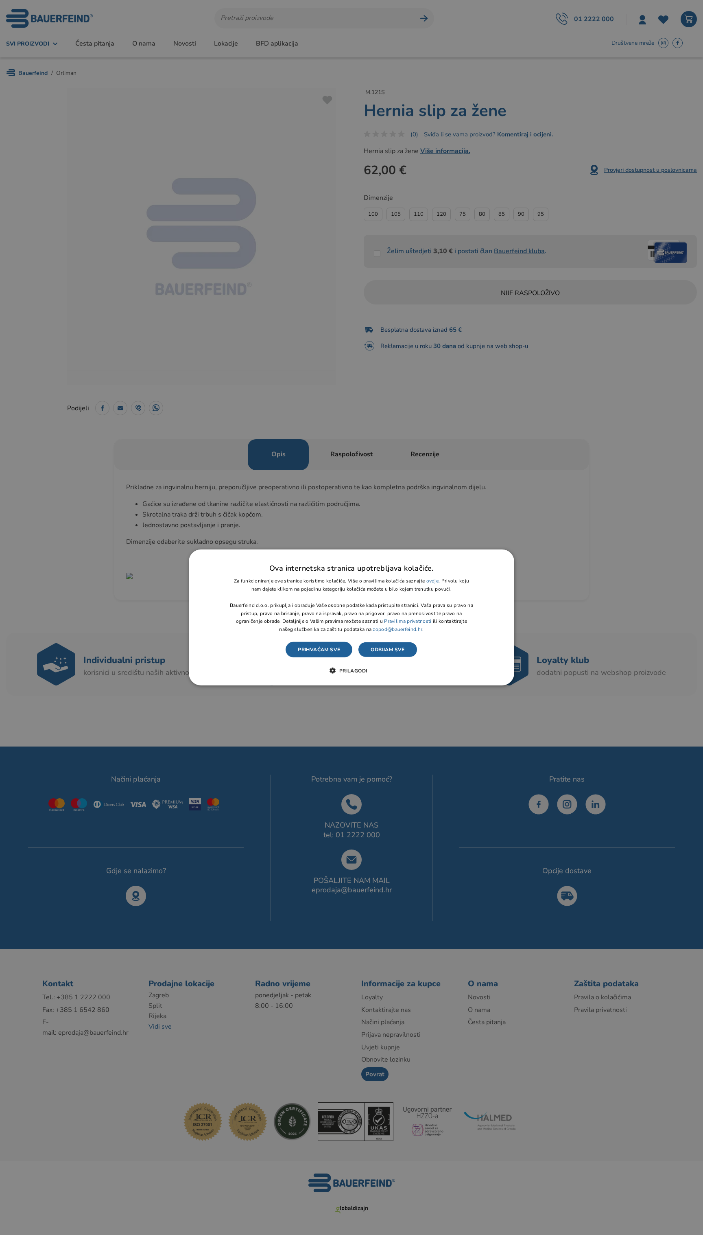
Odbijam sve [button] (387, 649)
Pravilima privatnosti (407, 621)
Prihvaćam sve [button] (319, 649)
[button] (351, 670)
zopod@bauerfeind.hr (397, 629)
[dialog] (351, 617)
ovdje (432, 581)
